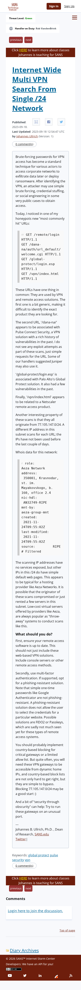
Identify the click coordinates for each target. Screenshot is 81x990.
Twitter (21, 839)
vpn (27, 860)
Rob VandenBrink (46, 28)
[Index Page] (12, 6)
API (40, 964)
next (28, 40)
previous (16, 40)
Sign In (53, 6)
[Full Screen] (36, 122)
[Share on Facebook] (48, 122)
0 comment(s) (24, 144)
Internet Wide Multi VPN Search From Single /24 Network (36, 89)
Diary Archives (24, 950)
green (28, 18)
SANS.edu (42, 834)
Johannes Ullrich (27, 136)
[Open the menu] (74, 17)
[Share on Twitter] (61, 122)
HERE (23, 50)
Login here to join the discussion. (35, 910)
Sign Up (69, 6)
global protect (38, 855)
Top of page (67, 930)
